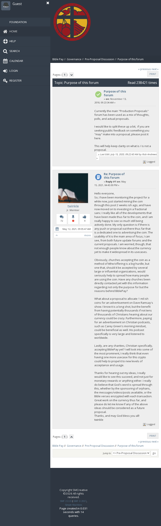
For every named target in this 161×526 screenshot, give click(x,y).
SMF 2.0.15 (66, 501)
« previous (144, 69)
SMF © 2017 (80, 501)
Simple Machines (73, 505)
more (87, 235)
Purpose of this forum (115, 93)
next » (155, 69)
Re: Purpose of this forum (114, 176)
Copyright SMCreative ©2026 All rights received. (74, 493)
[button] (47, 3)
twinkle (73, 206)
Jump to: (107, 453)
